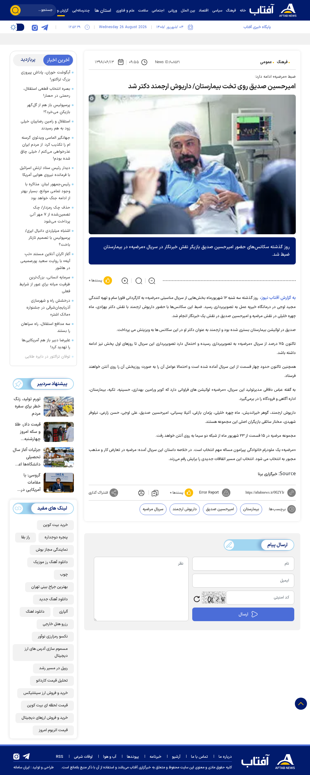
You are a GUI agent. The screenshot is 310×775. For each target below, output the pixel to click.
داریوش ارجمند (185, 509)
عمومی (266, 62)
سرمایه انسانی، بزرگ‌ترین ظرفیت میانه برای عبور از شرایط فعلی (44, 284)
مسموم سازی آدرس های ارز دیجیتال (46, 652)
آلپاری (63, 612)
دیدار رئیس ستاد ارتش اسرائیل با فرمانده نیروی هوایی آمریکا (45, 171)
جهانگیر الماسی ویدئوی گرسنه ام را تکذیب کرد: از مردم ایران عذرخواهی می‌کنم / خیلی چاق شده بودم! (45, 148)
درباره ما (225, 757)
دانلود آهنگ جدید (53, 599)
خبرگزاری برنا (267, 474)
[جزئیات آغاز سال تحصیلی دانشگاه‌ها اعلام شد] (57, 456)
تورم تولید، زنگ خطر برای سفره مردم (27, 406)
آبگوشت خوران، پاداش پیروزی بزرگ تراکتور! (45, 76)
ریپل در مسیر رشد (53, 668)
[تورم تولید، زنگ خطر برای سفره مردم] (57, 406)
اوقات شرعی (83, 757)
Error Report (209, 492)
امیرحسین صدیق (220, 509)
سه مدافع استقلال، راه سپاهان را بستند (45, 327)
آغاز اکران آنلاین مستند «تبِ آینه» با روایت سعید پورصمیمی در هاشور (45, 261)
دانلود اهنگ (35, 612)
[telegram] (44, 27)
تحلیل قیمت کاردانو (52, 681)
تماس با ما (199, 757)
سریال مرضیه (153, 509)
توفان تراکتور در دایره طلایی (47, 357)
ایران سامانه (21, 767)
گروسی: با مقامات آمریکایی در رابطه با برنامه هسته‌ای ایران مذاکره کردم (29, 483)
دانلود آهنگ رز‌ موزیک (50, 562)
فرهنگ (282, 62)
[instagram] (35, 27)
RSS (59, 757)
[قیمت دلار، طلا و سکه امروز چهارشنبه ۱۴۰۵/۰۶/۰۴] (57, 431)
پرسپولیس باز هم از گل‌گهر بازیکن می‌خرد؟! (48, 108)
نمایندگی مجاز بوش (52, 550)
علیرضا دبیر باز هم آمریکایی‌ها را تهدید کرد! (46, 343)
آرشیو (176, 757)
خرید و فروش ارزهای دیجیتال (44, 718)
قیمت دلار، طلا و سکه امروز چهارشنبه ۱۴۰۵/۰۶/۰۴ (28, 432)
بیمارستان (251, 509)
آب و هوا (109, 757)
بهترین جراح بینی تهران (49, 587)
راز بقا (25, 537)
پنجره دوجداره (56, 537)
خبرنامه (155, 757)
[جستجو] (15, 10)
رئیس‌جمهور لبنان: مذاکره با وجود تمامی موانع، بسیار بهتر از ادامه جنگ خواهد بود (45, 191)
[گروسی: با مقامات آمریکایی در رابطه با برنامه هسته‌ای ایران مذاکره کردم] (57, 482)
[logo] (274, 9)
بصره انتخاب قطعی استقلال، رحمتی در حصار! (46, 92)
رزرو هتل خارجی (55, 624)
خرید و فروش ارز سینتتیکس (45, 693)
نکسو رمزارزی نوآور (53, 637)
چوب (64, 575)
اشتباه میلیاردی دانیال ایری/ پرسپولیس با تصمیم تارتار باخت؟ (47, 238)
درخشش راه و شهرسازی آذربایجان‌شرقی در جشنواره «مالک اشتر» (48, 308)
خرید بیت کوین (55, 525)
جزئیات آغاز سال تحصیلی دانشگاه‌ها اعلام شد (27, 457)
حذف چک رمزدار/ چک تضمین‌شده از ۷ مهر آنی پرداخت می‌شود (50, 215)
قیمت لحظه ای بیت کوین (47, 705)
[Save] (155, 492)
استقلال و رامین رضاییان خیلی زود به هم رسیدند (45, 124)
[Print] (140, 492)
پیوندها (133, 757)
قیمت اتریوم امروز (53, 730)
